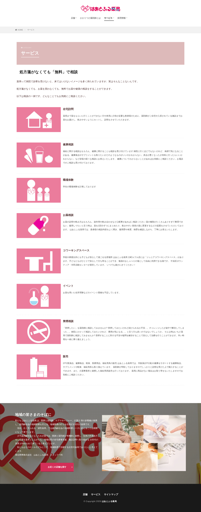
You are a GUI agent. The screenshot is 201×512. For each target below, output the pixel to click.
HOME (20, 30)
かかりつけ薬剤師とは (90, 18)
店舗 (73, 18)
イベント (68, 285)
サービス (108, 18)
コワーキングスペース (76, 250)
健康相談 (68, 144)
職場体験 (68, 179)
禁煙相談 (68, 321)
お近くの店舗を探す (57, 467)
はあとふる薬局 (109, 501)
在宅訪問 (68, 109)
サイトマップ (111, 494)
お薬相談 (68, 215)
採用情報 (121, 18)
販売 (65, 356)
